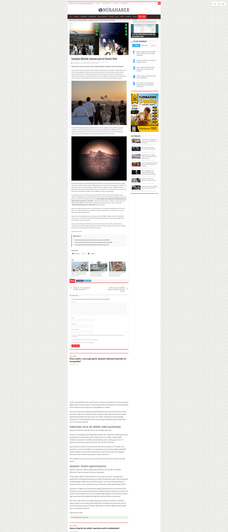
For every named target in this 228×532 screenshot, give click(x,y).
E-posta (73, 323)
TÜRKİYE (76, 16)
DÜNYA (135, 16)
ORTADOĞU (84, 16)
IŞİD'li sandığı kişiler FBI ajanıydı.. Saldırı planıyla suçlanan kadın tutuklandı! (146, 53)
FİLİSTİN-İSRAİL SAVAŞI (87, 63)
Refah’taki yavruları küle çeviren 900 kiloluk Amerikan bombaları (97, 274)
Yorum (73, 301)
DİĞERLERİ (115, 3)
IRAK (117, 16)
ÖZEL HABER (142, 16)
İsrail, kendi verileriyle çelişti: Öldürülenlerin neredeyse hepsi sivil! (92, 244)
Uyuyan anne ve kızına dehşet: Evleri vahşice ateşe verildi (150, 187)
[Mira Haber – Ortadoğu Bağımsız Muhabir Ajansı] (114, 9)
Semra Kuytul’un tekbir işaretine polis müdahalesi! (94, 528)
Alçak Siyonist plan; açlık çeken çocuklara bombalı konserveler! (78, 274)
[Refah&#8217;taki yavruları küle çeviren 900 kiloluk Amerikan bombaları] (98, 266)
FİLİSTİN (111, 16)
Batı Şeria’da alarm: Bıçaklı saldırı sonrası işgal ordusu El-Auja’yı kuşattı (149, 156)
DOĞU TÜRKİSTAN (102, 16)
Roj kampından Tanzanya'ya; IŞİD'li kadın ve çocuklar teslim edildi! (92, 240)
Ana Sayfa (73, 20)
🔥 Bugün (136, 45)
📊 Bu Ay (153, 45)
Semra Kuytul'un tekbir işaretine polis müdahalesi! (146, 77)
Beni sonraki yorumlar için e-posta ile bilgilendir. (85, 339)
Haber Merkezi (76, 62)
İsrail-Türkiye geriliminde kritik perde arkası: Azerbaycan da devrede (146, 69)
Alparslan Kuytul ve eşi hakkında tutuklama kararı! (146, 61)
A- (214, 4)
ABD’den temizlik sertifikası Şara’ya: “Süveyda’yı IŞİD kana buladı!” (116, 289)
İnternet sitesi (75, 329)
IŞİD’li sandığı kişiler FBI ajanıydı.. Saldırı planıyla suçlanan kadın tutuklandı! (149, 172)
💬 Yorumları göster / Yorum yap (79, 517)
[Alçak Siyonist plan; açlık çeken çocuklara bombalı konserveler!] (79, 266)
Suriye (93, 405)
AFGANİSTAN (92, 16)
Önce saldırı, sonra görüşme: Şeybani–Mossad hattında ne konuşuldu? (98, 360)
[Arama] (159, 3)
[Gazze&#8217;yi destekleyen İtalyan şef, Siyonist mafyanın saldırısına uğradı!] (117, 266)
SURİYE (122, 16)
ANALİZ (98, 3)
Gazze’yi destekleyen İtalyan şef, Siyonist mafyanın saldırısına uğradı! (117, 274)
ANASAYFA (70, 16)
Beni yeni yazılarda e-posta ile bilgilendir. (83, 342)
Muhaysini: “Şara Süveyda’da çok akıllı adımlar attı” (81, 288)
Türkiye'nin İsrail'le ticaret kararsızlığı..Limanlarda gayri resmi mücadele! (93, 242)
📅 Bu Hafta (145, 45)
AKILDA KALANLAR (82, 20)
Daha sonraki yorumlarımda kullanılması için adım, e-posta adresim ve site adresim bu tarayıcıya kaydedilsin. (97, 336)
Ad (72, 318)
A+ (223, 4)
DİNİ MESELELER (106, 3)
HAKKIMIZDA (124, 3)
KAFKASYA (128, 16)
